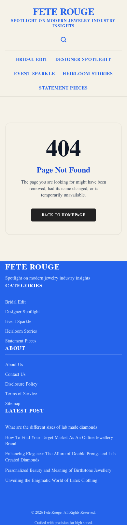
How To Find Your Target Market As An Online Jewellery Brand (59, 440)
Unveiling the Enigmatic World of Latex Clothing (51, 480)
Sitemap (12, 403)
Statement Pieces (63, 87)
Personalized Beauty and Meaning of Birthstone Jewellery (58, 470)
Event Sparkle (34, 73)
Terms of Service (21, 393)
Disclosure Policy (21, 384)
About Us (14, 364)
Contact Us (15, 374)
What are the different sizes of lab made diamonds (51, 427)
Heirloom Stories (88, 73)
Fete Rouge (63, 11)
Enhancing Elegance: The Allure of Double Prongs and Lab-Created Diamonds (61, 456)
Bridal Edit (32, 59)
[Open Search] (63, 39)
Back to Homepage (64, 215)
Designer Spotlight (83, 59)
